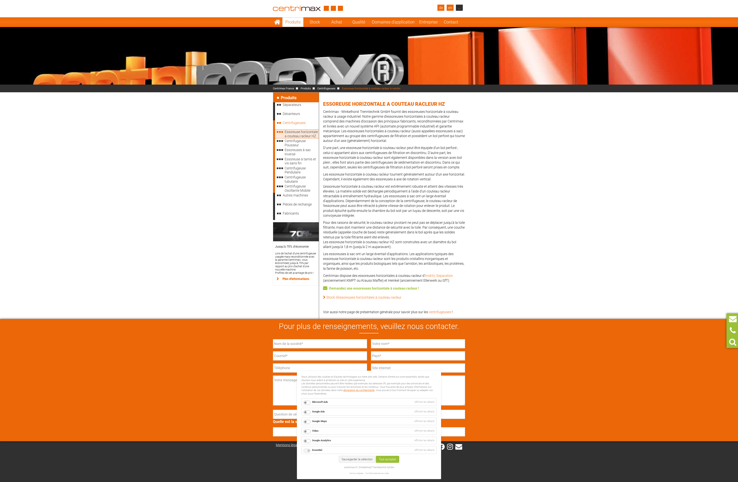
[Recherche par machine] (732, 342)
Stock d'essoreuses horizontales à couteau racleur (363, 297)
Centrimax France (283, 88)
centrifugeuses (440, 312)
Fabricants (291, 213)
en (450, 7)
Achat (336, 22)
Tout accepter (387, 459)
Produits (293, 22)
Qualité (358, 22)
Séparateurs (292, 105)
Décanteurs (291, 114)
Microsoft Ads (320, 401)
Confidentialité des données (377, 473)
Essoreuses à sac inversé (298, 152)
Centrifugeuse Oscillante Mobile (297, 188)
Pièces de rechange (297, 204)
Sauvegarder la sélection (357, 459)
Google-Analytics (321, 440)
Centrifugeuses (326, 88)
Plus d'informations (296, 279)
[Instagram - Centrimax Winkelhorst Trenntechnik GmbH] (450, 446)
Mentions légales (288, 445)
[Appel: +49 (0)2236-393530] (733, 330)
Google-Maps (319, 421)
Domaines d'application (393, 22)
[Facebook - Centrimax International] (441, 447)
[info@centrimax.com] (458, 446)
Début (277, 22)
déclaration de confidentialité (359, 390)
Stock (315, 22)
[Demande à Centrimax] (733, 319)
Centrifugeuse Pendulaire (295, 170)
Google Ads (318, 411)
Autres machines (295, 195)
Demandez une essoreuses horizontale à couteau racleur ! (374, 288)
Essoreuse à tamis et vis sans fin (300, 161)
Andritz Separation (439, 276)
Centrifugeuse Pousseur (295, 143)
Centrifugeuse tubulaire (295, 179)
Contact (451, 22)
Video (315, 430)
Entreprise (428, 22)
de (441, 7)
